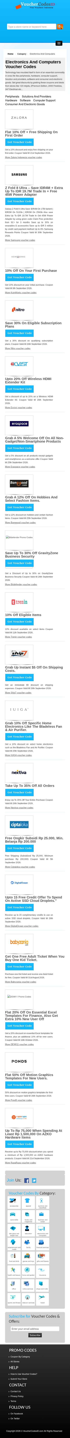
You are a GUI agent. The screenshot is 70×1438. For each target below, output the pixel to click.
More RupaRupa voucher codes (20, 1162)
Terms (13, 1401)
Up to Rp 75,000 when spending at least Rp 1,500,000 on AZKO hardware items (33, 1134)
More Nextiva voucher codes (19, 807)
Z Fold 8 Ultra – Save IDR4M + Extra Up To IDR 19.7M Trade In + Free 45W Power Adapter (34, 191)
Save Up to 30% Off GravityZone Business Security (31, 554)
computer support (44, 100)
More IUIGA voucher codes (18, 755)
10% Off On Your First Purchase (31, 270)
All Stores (15, 1361)
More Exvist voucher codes (18, 407)
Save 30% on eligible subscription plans (33, 324)
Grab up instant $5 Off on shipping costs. (34, 669)
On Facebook (17, 1413)
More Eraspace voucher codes (20, 467)
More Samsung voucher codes (20, 240)
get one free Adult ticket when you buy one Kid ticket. (34, 958)
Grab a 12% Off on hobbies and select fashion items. (31, 498)
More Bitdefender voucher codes (21, 584)
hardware (11, 100)
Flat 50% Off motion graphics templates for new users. (29, 1076)
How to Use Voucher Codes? (24, 1373)
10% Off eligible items (23, 615)
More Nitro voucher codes (17, 348)
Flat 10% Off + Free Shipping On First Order (31, 133)
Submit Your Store (19, 1378)
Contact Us (16, 1391)
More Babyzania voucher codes (20, 982)
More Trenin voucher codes (18, 637)
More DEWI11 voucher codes (19, 1044)
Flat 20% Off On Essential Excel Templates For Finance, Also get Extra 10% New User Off (31, 1015)
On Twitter (15, 1418)
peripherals (12, 96)
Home (10, 53)
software (25, 100)
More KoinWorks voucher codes (21, 292)
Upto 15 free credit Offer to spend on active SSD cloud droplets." (33, 899)
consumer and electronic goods (25, 104)
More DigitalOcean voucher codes (21, 926)
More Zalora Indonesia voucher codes (23, 157)
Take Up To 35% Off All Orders (29, 786)
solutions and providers (36, 96)
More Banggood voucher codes (20, 522)
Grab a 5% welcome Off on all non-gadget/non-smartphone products (34, 439)
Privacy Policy (17, 1396)
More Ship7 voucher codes (18, 692)
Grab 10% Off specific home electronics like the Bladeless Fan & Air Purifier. (33, 726)
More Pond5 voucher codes (18, 1100)
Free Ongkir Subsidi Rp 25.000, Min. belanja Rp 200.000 (34, 839)
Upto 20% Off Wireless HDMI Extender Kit (28, 380)
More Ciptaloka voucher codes (20, 867)
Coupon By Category (20, 1356)
